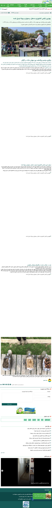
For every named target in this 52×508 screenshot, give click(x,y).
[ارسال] (3, 385)
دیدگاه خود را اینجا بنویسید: (27, 391)
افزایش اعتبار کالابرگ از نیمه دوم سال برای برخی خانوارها (40, 450)
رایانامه (49, 396)
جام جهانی (8, 5)
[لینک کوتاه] (5, 385)
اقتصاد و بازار (25, 5)
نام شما (48, 391)
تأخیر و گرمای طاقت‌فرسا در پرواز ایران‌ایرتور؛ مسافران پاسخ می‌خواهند (38, 443)
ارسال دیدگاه (9, 404)
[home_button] (50, 13)
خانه (49, 5)
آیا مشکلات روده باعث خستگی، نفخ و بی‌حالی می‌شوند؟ (40, 433)
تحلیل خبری (46, 5)
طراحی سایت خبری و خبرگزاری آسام (24, 499)
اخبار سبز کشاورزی (21, 494)
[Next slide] (2, 471)
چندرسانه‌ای (47, 456)
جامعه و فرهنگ (19, 5)
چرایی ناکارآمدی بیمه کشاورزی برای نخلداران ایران (41, 435)
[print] (1, 385)
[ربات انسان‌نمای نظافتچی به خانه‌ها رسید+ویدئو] (26, 472)
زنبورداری (12, 4)
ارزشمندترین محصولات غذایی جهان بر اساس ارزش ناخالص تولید (39, 496)
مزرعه (25, 420)
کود (38, 420)
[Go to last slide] (50, 471)
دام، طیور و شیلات (32, 5)
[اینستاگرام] (47, 490)
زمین (30, 420)
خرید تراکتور (47, 420)
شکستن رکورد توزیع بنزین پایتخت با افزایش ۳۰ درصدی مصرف (39, 448)
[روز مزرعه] (26, 410)
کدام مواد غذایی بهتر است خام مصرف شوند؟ (42, 431)
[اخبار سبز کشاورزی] (47, 2)
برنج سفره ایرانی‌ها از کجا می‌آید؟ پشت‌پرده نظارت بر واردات (36, 9)
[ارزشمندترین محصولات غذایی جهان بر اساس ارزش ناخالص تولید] (48, 496)
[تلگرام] (10, 385)
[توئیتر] (8, 385)
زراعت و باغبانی (40, 5)
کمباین (34, 420)
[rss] (50, 490)
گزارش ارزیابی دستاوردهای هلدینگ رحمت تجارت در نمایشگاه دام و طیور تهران (36, 445)
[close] (49, 492)
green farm (45, 380)
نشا (42, 420)
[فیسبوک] (6, 385)
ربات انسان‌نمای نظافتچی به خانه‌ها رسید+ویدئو (41, 440)
